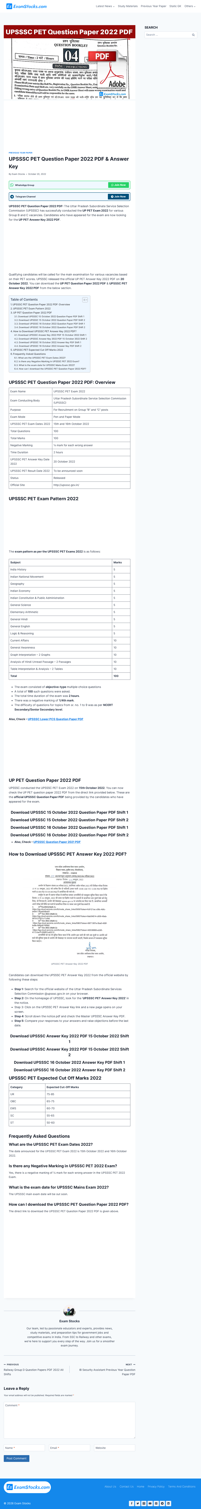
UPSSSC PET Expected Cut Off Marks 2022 (38, 349)
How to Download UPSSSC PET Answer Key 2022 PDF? (44, 331)
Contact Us (127, 1486)
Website (100, 1447)
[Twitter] (137, 1503)
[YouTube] (150, 1503)
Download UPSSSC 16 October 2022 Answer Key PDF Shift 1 (50, 342)
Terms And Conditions (182, 1486)
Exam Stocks (18, 174)
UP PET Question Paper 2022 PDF (32, 312)
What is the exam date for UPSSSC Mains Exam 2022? (47, 365)
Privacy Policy (156, 1486)
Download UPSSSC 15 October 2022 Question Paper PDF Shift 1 (51, 316)
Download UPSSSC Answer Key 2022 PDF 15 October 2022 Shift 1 (52, 335)
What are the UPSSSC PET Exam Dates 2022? (41, 358)
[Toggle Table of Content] (83, 299)
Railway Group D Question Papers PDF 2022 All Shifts (33, 1369)
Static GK (175, 6)
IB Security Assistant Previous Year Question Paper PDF (107, 1369)
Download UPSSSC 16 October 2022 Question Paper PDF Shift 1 (52, 323)
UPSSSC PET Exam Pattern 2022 (32, 308)
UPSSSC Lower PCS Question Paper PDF (55, 719)
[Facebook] (131, 1503)
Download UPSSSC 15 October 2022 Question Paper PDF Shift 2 (52, 320)
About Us (110, 1486)
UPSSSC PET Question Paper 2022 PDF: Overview (41, 304)
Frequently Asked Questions (29, 353)
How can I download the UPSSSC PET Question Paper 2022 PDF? (52, 369)
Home (140, 1486)
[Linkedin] (168, 1503)
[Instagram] (144, 1503)
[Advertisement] (69, 123)
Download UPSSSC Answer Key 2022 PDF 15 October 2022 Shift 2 (53, 339)
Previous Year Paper (153, 6)
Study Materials (128, 6)
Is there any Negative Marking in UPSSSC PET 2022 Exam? (49, 361)
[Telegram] (162, 1503)
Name (10, 1447)
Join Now (120, 184)
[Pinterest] (156, 1503)
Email (54, 1447)
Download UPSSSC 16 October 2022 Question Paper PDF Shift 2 (52, 327)
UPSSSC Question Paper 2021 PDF (57, 842)
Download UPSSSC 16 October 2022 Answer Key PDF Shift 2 (50, 346)
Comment (12, 1405)
